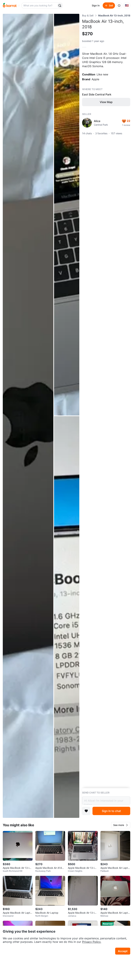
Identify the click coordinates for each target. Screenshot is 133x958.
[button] (120, 825)
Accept (122, 951)
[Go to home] (10, 5)
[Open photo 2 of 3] (66, 214)
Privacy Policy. (91, 942)
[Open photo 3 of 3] (66, 617)
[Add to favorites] (86, 811)
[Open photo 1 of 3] (28, 416)
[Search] (59, 5)
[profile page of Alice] (87, 123)
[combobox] (39, 5)
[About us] (119, 5)
